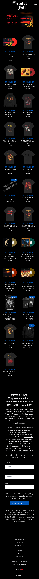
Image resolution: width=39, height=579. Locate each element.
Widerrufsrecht (19, 548)
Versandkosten (19, 539)
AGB (24, 457)
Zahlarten (19, 542)
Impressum (19, 559)
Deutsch (18, 569)
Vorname (8, 473)
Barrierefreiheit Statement (19, 562)
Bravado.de (22, 405)
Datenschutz (19, 556)
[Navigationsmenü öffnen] (3, 5)
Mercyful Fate (10, 52)
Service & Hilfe (19, 545)
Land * (7, 483)
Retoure (19, 550)
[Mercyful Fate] (19, 5)
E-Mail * (7, 463)
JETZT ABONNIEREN (19, 503)
